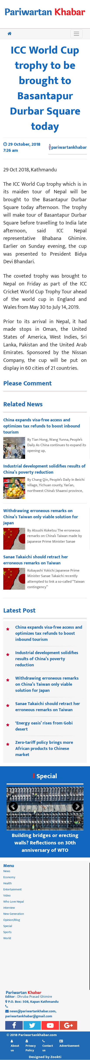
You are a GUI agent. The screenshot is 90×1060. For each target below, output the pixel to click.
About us (15, 1048)
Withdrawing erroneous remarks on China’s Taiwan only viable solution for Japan (47, 684)
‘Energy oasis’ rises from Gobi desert (44, 726)
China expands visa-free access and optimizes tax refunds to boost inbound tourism (48, 633)
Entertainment (12, 889)
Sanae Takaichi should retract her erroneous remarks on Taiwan (47, 707)
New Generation (13, 913)
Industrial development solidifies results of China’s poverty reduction (46, 659)
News (6, 871)
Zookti (55, 1057)
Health (7, 883)
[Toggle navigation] (76, 33)
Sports (7, 932)
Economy (9, 877)
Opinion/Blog (11, 919)
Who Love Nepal (13, 901)
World (7, 938)
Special (46, 776)
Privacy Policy (31, 1048)
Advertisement (69, 1045)
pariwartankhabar (69, 147)
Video (7, 895)
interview (9, 907)
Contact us (47, 1048)
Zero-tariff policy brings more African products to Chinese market (44, 748)
